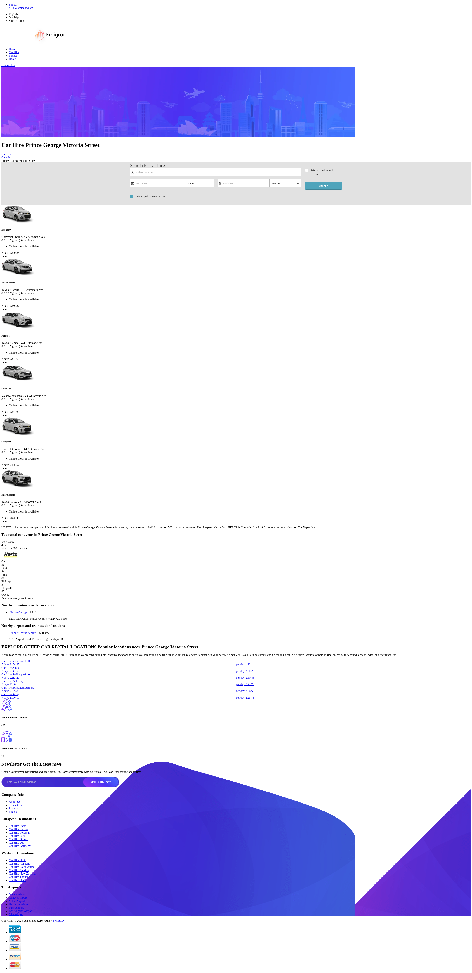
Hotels (12, 58)
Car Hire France (18, 829)
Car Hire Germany (20, 845)
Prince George (19, 612)
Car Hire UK (16, 842)
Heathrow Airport (19, 904)
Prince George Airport (23, 632)
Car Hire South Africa (21, 866)
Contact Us (8, 65)
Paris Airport (16, 907)
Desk (4, 568)
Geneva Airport (18, 897)
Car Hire (14, 52)
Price (4, 574)
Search (323, 186)
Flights (13, 55)
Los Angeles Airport (20, 911)
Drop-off (6, 588)
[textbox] (215, 172)
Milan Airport (17, 901)
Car (3, 561)
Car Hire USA (17, 860)
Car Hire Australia (19, 863)
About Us (14, 801)
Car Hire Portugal (19, 832)
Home (12, 49)
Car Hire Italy (17, 835)
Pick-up (6, 581)
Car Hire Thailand (19, 876)
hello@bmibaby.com (21, 7)
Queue (5, 594)
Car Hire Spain (17, 825)
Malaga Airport (18, 894)
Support (13, 4)
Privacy (13, 808)
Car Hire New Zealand (22, 873)
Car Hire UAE (17, 880)
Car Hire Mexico (19, 870)
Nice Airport (16, 914)
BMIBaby (59, 920)
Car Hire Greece (18, 839)
